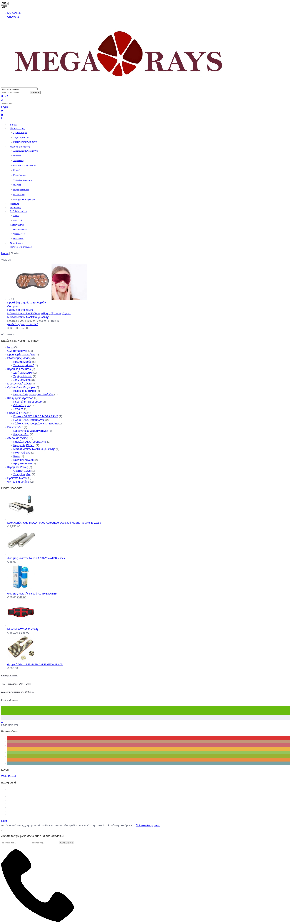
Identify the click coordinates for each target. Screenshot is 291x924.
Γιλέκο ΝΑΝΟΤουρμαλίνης (29, 419)
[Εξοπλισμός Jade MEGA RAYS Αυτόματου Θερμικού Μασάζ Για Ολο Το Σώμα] (21, 519)
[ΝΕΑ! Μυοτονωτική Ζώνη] (21, 625)
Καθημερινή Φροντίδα (20, 398)
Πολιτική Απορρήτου (148, 825)
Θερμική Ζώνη (22, 470)
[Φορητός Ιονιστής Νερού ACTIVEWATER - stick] (21, 554)
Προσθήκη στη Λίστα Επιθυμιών (26, 302)
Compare (12, 306)
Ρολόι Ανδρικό (21, 452)
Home (4, 253)
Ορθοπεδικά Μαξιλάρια (21, 387)
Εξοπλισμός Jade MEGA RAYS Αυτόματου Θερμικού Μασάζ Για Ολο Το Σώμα (54, 522)
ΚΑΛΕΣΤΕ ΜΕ (66, 843)
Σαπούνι (18, 409)
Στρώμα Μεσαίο (22, 376)
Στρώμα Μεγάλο (23, 372)
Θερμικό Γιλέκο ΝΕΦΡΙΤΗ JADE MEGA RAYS (35, 664)
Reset (4, 820)
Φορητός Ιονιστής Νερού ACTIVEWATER (32, 593)
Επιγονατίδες (15, 427)
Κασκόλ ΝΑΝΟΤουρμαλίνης (29, 441)
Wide (4, 776)
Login (4, 107)
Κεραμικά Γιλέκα (17, 412)
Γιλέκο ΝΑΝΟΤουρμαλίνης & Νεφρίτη (35, 423)
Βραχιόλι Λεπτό (22, 463)
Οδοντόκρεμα (21, 405)
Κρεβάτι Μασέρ (22, 361)
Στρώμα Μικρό (22, 379)
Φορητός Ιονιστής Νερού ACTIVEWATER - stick (36, 558)
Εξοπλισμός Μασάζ (19, 358)
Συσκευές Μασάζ (23, 365)
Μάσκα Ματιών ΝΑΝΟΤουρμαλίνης (28, 313)
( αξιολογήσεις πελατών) (22, 324)
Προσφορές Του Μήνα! (21, 354)
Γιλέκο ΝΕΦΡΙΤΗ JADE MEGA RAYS (35, 416)
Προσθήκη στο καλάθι (20, 309)
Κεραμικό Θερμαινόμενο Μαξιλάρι (33, 394)
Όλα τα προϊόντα (17, 350)
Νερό (10, 347)
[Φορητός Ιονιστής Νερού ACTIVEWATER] (21, 589)
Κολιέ (16, 456)
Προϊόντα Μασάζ (17, 478)
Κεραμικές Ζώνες (17, 467)
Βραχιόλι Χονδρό (23, 459)
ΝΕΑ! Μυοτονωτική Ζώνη (22, 629)
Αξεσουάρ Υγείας (60, 313)
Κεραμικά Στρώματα (19, 369)
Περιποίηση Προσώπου (27, 401)
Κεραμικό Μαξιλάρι (24, 390)
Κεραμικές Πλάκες (24, 445)
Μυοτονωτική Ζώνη (19, 383)
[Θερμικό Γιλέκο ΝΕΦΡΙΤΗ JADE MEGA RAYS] (21, 660)
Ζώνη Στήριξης (22, 474)
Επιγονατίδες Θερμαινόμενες (30, 430)
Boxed (12, 776)
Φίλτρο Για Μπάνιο (18, 481)
